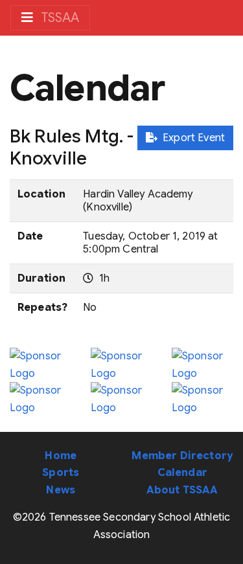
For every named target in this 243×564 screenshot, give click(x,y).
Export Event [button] (191, 137)
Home (60, 455)
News (60, 490)
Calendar (182, 472)
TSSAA (58, 18)
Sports (60, 472)
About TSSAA (182, 490)
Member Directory (182, 455)
